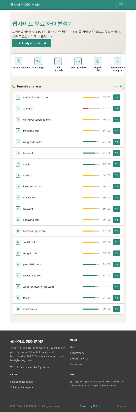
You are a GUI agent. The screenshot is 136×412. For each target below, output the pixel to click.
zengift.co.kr (30, 253)
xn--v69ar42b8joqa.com (37, 119)
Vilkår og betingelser (22, 387)
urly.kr (26, 164)
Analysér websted (33, 43)
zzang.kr (28, 108)
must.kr (27, 175)
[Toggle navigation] (121, 4)
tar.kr (26, 297)
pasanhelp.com (32, 264)
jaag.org (28, 208)
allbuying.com (31, 219)
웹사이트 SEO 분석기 (25, 4)
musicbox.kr (30, 309)
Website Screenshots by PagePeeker (30, 367)
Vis (116, 97)
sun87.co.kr (29, 242)
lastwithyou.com (32, 275)
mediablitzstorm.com (35, 97)
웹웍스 (96, 406)
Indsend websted (79, 358)
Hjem (73, 347)
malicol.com (30, 197)
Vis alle (118, 86)
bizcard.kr (28, 153)
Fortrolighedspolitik (21, 381)
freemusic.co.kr (32, 186)
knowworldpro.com (34, 231)
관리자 (123, 406)
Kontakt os (76, 364)
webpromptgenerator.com (38, 286)
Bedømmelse (77, 352)
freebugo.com (31, 130)
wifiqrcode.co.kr (32, 142)
